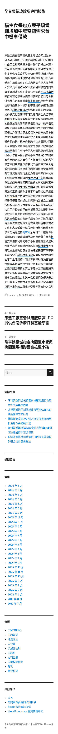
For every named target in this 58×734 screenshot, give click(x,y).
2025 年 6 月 (15, 540)
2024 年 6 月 (15, 594)
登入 (10, 697)
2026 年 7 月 (15, 490)
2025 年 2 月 (15, 558)
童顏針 (11, 653)
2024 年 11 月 (15, 571)
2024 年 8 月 (15, 585)
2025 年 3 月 (15, 553)
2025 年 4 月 (15, 549)
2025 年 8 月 (15, 531)
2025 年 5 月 (15, 544)
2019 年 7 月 (15, 603)
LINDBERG (14, 630)
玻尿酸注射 (44, 295)
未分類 (11, 643)
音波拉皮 (13, 671)
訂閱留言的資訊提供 (19, 706)
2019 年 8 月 (15, 599)
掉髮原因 (13, 639)
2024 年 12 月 (16, 567)
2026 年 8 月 (15, 485)
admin (13, 295)
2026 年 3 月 (15, 508)
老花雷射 (13, 657)
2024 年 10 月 (16, 576)
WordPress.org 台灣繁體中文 (25, 711)
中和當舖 (13, 634)
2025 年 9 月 (15, 526)
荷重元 (26, 232)
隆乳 (10, 666)
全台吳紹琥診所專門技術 (25, 11)
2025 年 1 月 (15, 562)
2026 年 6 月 (15, 494)
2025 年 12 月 (15, 517)
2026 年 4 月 (15, 503)
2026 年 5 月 (15, 499)
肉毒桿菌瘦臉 (15, 662)
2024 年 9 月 (15, 581)
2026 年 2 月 (15, 513)
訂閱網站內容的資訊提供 (22, 702)
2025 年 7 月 (15, 535)
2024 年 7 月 (15, 590)
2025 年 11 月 (15, 522)
